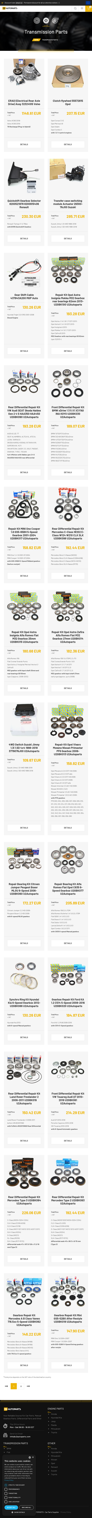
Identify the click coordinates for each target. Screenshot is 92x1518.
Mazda (54, 1425)
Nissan (54, 1459)
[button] (19, 1512)
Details (24, 144)
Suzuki (54, 1470)
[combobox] (30, 1457)
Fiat (8, 1452)
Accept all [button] (11, 1507)
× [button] (33, 1457)
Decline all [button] (26, 1507)
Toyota (54, 1432)
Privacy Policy (65, 1512)
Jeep (53, 1421)
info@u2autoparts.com (20, 1436)
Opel (53, 1463)
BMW (9, 1448)
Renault (54, 1467)
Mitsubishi (55, 1428)
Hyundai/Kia (56, 1417)
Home (36, 40)
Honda (54, 1414)
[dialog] (19, 1485)
